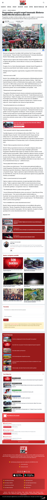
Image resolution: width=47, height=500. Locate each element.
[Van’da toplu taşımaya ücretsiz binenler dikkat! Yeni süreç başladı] (34, 263)
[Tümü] (43, 374)
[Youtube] (25, 472)
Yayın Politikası (26, 493)
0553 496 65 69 (24, 464)
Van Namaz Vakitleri (9, 482)
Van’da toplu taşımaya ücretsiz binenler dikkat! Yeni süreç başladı (26, 404)
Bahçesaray (5, 493)
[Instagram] (22, 472)
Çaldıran (26, 492)
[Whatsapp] (27, 472)
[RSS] (29, 472)
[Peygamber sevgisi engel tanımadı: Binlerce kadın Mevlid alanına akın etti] (23, 36)
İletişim (18, 493)
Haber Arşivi (28, 487)
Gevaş (34, 492)
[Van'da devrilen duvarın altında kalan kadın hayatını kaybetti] (13, 263)
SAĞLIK (26, 6)
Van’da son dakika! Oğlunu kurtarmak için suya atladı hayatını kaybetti (27, 386)
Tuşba (9, 492)
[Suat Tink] (6, 244)
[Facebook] (18, 472)
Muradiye (19, 492)
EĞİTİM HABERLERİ (16, 396)
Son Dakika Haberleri (9, 487)
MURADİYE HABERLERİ (17, 383)
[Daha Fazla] (10, 50)
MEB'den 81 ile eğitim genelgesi (21, 398)
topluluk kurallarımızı (14, 324)
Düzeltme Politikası (33, 493)
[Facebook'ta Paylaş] (3, 50)
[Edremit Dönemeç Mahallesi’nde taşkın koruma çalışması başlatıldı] (34, 294)
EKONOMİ (20, 6)
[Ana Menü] (2, 2)
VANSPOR (3, 6)
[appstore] (17, 475)
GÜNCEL (9, 6)
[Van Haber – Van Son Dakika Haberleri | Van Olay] (23, 3)
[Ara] (43, 3)
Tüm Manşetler (28, 485)
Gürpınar (38, 492)
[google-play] (29, 475)
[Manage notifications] (44, 498)
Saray (9, 493)
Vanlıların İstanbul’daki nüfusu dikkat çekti (12, 300)
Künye (21, 493)
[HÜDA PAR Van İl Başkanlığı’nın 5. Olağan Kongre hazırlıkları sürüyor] (13, 278)
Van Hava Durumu (29, 480)
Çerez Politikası (23, 494)
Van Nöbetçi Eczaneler (9, 480)
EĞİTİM (31, 6)
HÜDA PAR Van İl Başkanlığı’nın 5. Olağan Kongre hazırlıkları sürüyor (27, 410)
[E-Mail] (11, 251)
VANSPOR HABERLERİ (17, 390)
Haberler (4, 10)
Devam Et (11, 248)
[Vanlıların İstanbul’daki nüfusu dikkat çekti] (13, 294)
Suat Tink (12, 243)
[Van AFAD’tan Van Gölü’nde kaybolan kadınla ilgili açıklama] (34, 278)
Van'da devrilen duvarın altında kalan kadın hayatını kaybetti (27, 379)
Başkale (30, 492)
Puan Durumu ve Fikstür (9, 485)
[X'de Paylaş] (6, 50)
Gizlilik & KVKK (40, 493)
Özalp (23, 492)
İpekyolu (5, 492)
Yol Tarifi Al (15, 433)
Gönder (6, 319)
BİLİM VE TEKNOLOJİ (39, 6)
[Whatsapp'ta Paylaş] (8, 50)
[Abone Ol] (43, 49)
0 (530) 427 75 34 (8, 433)
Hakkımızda (13, 493)
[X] (20, 472)
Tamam (42, 498)
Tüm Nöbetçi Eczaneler (24, 441)
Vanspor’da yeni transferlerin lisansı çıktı (22, 391)
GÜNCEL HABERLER (12, 10)
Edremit (12, 492)
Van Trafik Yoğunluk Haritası (30, 482)
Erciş (16, 492)
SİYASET (14, 6)
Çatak (41, 492)
